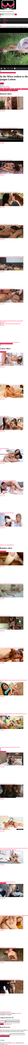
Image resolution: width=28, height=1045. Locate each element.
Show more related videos (6, 343)
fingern (12, 89)
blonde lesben (7, 89)
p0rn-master (6, 86)
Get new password (5, 1036)
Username (2, 1020)
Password (2, 1022)
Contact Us (18, 1013)
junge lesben (18, 89)
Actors (4, 23)
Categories (5, 20)
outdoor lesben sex (4, 90)
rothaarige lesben (13, 90)
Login (2, 1024)
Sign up (14, 1043)
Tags (4, 21)
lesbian (4, 27)
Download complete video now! (8, 72)
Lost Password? (8, 1024)
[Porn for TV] (8, 9)
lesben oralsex (24, 89)
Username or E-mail (5, 1034)
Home (4, 18)
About (2, 83)
